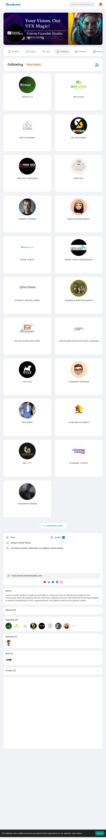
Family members (34, 65)
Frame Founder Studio (44, 33)
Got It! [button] (100, 833)
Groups (8, 670)
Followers (9, 637)
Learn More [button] (77, 833)
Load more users (54, 525)
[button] (82, 4)
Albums (9, 610)
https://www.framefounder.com (27, 575)
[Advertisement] (52, 695)
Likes (7, 654)
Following (9, 620)
